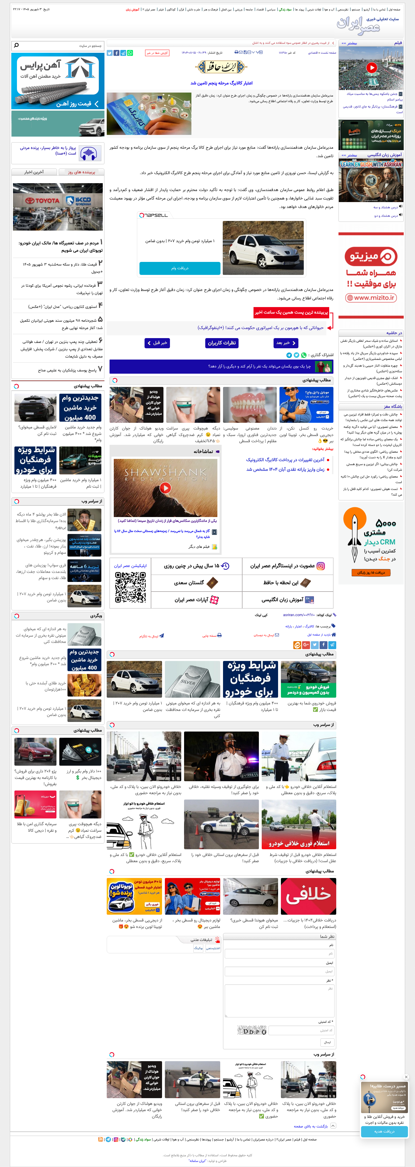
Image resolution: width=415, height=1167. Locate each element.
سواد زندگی (285, 10)
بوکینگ (198, 948)
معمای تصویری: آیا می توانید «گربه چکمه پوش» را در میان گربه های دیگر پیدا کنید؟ (373, 429)
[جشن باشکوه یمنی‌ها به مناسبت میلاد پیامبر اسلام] (371, 68)
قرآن (181, 10)
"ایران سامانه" (197, 1161)
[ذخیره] (245, 52)
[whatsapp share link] (130, 53)
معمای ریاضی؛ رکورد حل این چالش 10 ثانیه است (371, 479)
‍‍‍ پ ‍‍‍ (256, 51)
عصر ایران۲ (283, 1139)
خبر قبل (160, 343)
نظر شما (327, 936)
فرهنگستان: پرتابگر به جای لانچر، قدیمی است (373, 109)
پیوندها (206, 1139)
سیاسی (271, 10)
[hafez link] (221, 66)
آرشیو (367, 10)
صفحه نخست (328, 53)
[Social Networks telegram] (289, 355)
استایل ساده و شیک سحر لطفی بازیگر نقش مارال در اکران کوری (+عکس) (371, 343)
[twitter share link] (110, 53)
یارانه (288, 626)
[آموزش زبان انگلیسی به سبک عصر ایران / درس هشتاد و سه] (371, 180)
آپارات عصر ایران (191, 600)
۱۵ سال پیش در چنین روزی (191, 566)
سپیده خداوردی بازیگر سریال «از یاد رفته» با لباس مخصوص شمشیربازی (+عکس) (371, 356)
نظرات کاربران (222, 343)
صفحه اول (394, 10)
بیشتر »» (349, 43)
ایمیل (329, 962)
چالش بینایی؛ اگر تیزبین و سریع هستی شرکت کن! (374, 467)
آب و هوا (329, 10)
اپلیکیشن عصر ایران (130, 566)
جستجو (356, 10)
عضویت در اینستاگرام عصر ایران (282, 566)
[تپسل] (142, 215)
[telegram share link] (123, 53)
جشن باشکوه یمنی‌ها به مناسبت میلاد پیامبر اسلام (375, 97)
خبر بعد (283, 343)
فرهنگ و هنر (211, 10)
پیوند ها (299, 10)
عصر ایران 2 (149, 10)
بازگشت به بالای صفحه (311, 1126)
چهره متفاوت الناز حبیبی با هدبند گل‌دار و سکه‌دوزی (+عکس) (372, 368)
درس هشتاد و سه (386, 207)
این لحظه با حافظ (280, 583)
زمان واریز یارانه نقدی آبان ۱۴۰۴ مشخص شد (285, 469)
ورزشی (238, 10)
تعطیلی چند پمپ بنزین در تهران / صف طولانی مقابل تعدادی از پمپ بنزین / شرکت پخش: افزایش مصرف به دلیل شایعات (62, 349)
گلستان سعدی (189, 583)
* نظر (329, 980)
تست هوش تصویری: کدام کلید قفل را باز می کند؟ (372, 492)
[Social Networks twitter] (297, 355)
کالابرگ (309, 626)
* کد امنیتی (325, 1021)
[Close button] (406, 1077)
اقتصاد (260, 10)
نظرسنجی (343, 10)
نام (331, 945)
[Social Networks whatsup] (304, 355)
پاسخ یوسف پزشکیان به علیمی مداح (67, 370)
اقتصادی (313, 53)
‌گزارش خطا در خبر (157, 53)
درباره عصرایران (263, 1139)
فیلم (161, 10)
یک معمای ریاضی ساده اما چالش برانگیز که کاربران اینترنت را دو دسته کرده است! (371, 442)
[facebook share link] (116, 53)
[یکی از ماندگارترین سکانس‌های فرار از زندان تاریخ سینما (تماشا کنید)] (165, 488)
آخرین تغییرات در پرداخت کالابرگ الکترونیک (285, 460)
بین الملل (226, 10)
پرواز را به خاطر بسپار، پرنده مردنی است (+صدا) (48, 150)
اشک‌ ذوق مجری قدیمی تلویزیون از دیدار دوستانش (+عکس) (373, 381)
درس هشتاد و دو (386, 216)
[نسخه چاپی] (236, 52)
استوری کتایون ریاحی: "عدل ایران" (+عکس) (62, 307)
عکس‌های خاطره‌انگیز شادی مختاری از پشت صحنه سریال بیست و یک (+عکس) (374, 393)
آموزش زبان (132, 10)
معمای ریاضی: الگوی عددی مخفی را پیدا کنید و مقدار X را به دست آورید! (373, 454)
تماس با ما (379, 10)
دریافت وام (180, 268)
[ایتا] (297, 645)
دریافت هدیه (384, 1132)
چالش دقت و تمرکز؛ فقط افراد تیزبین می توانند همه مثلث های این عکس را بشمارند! (373, 417)
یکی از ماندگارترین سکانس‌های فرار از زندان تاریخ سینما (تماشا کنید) (167, 521)
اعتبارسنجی (213, 948)
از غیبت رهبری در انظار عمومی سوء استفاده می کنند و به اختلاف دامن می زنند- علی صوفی (273, 43)
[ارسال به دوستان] (241, 52)
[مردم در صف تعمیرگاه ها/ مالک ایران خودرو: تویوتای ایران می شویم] (58, 207)
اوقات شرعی (314, 10)
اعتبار (298, 626)
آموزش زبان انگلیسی (282, 600)
